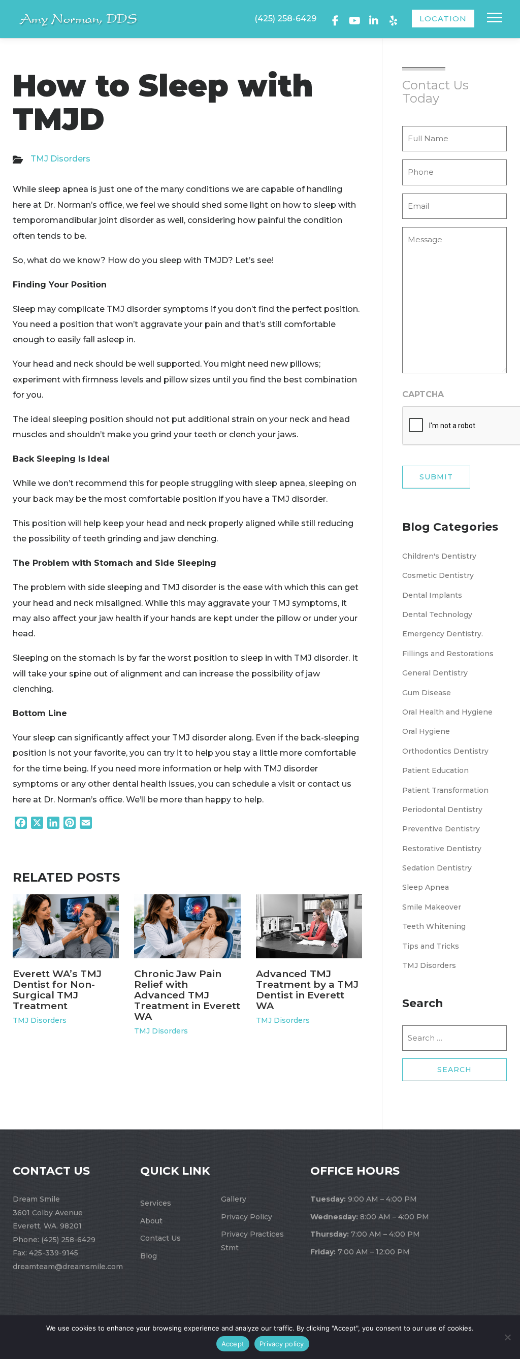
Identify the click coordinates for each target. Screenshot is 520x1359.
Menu (496, 17)
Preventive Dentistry (441, 828)
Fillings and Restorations (448, 653)
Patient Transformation (445, 790)
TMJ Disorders (60, 159)
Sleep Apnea (425, 887)
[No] (507, 1337)
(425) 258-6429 (285, 18)
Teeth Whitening (434, 926)
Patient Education (435, 770)
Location (443, 18)
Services (155, 1203)
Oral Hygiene (426, 731)
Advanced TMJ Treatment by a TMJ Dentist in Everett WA (307, 989)
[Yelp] (393, 19)
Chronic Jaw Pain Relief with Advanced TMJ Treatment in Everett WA (187, 994)
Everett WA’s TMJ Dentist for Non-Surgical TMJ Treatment (57, 989)
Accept (233, 1344)
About (151, 1220)
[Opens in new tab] (335, 19)
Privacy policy (281, 1344)
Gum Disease (426, 692)
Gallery (233, 1199)
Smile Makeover (431, 907)
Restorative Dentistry (441, 848)
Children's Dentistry (439, 556)
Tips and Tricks (430, 946)
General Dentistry (435, 672)
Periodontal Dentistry (442, 809)
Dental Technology (437, 614)
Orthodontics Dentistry (445, 751)
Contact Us (160, 1238)
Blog (148, 1255)
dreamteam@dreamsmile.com (68, 1266)
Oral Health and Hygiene (447, 712)
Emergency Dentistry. (442, 633)
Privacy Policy (246, 1216)
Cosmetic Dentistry (438, 575)
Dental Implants (432, 595)
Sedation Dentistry (437, 867)
